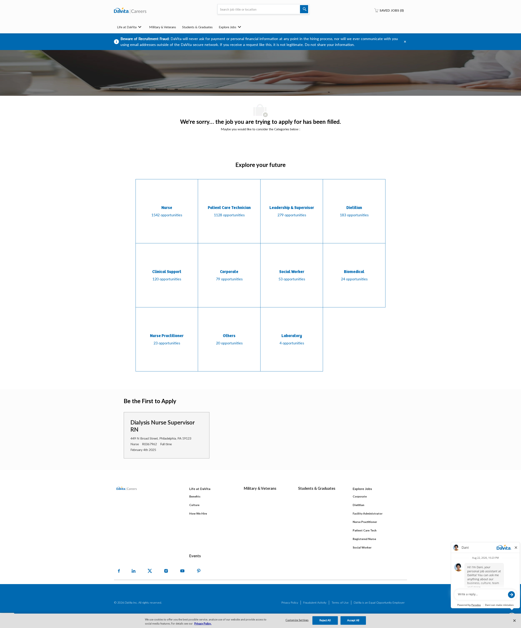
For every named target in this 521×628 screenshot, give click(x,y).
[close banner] (405, 42)
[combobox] (263, 9)
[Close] (514, 620)
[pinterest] (199, 571)
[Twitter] (150, 571)
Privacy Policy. (202, 623)
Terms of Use (340, 602)
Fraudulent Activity (314, 602)
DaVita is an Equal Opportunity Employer (379, 602)
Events (195, 556)
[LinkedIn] (133, 571)
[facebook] (119, 571)
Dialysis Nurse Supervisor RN (162, 426)
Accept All (353, 620)
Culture (194, 505)
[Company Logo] (130, 10)
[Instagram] (166, 571)
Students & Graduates (197, 27)
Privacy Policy (289, 602)
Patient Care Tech (365, 530)
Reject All (325, 620)
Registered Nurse (364, 539)
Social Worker (362, 547)
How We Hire (198, 513)
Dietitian (358, 505)
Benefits (194, 496)
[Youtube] (182, 571)
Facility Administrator (367, 513)
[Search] (304, 9)
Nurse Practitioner (365, 522)
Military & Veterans (162, 27)
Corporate (360, 496)
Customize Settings (297, 620)
